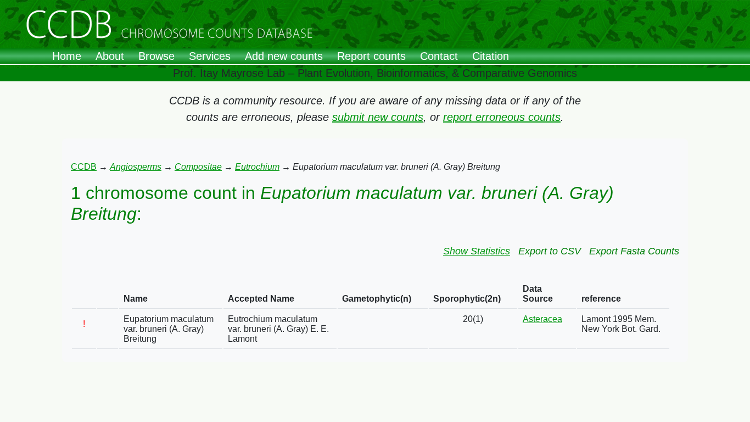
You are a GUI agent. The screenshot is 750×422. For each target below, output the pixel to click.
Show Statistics (476, 251)
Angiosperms (135, 166)
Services (210, 56)
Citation (490, 56)
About (110, 56)
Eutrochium (257, 166)
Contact (439, 56)
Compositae (198, 166)
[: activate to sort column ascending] (84, 294)
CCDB (84, 166)
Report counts (371, 56)
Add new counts (284, 56)
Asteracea (542, 319)
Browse (156, 56)
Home (66, 56)
